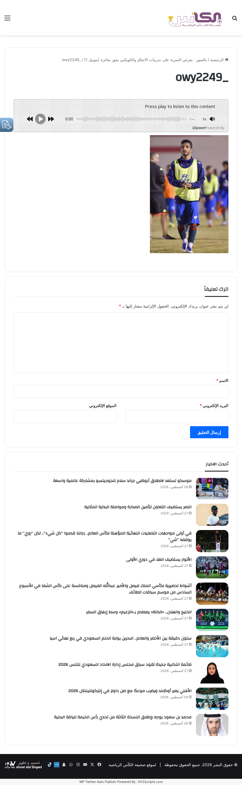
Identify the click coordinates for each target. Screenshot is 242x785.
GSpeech (198, 127)
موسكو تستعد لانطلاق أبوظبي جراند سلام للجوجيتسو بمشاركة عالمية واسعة (122, 481)
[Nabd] (56, 764)
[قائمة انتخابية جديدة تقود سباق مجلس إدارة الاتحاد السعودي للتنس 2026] (212, 672)
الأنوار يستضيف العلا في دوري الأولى (159, 559)
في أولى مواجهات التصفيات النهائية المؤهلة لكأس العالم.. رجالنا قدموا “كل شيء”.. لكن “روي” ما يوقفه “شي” (105, 536)
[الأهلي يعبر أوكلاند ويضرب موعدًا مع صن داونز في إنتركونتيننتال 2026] (212, 699)
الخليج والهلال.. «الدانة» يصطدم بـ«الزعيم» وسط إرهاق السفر (139, 612)
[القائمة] (7, 20)
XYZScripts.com (150, 782)
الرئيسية (217, 59)
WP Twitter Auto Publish (97, 782)
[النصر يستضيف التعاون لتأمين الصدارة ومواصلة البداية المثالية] (212, 515)
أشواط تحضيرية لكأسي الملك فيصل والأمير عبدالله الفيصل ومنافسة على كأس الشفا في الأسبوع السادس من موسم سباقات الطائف (105, 589)
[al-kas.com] (195, 17)
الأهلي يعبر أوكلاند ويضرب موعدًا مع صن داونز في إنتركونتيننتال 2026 (130, 691)
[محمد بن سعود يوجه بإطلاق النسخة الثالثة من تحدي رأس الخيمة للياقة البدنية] (212, 725)
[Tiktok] (49, 764)
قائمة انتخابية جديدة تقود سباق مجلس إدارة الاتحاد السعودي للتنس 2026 (125, 664)
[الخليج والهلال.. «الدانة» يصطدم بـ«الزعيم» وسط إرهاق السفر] (212, 620)
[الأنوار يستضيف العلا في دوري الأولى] (212, 567)
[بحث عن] (235, 20)
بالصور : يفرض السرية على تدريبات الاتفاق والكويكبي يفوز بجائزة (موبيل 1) (145, 59)
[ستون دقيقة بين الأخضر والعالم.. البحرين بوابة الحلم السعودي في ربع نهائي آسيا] (212, 646)
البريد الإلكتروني (214, 405)
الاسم (222, 380)
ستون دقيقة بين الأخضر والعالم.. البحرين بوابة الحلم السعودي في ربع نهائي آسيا (121, 638)
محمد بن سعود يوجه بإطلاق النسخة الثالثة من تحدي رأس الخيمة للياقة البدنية (123, 717)
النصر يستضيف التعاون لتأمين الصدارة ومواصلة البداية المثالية (138, 507)
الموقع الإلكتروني (103, 405)
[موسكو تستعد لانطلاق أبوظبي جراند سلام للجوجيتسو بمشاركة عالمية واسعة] (212, 488)
